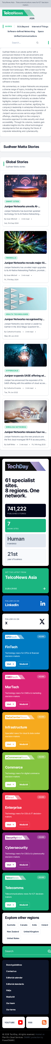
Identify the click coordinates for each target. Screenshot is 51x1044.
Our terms (11, 1009)
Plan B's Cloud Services (12, 1037)
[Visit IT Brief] (20, 797)
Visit (9, 664)
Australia (11, 925)
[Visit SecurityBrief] (20, 837)
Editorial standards (15, 984)
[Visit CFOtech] (20, 637)
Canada (23, 925)
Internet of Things (40, 26)
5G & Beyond (23, 26)
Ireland (45, 925)
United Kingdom (31, 931)
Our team (10, 1003)
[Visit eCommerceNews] (20, 757)
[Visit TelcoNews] (20, 877)
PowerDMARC (8, 1040)
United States (13, 938)
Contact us (11, 971)
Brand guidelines (14, 965)
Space (40, 31)
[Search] (37, 42)
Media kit (24, 664)
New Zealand (13, 931)
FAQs (8, 990)
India (34, 925)
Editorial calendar (14, 977)
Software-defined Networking (21, 31)
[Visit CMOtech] (20, 677)
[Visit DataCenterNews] (20, 717)
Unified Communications (25, 36)
